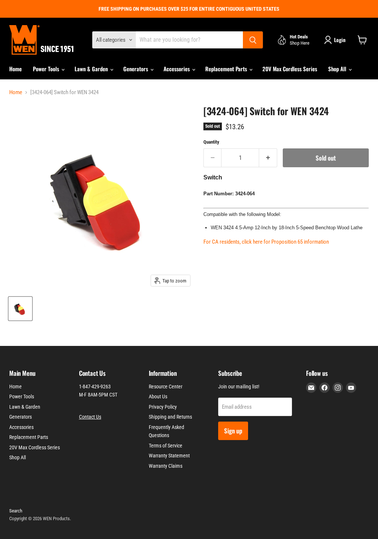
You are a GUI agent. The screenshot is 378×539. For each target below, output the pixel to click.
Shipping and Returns (170, 417)
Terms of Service (165, 446)
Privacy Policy (163, 407)
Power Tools (47, 69)
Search (15, 511)
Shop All (338, 69)
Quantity (211, 142)
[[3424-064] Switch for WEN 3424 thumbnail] (20, 308)
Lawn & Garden (92, 69)
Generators (136, 69)
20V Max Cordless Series (289, 69)
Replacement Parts (226, 69)
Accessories (177, 69)
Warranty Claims (165, 466)
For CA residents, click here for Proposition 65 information (266, 241)
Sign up (233, 430)
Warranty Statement (169, 456)
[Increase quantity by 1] (268, 157)
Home (15, 69)
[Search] (253, 39)
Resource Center (165, 386)
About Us (158, 396)
